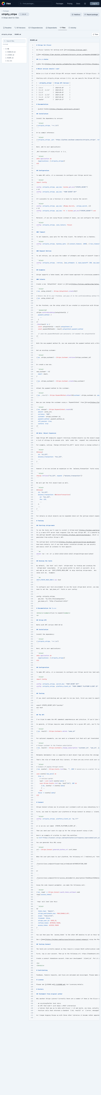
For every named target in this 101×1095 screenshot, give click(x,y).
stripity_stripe (9, 14)
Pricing (69, 4)
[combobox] (35, 4)
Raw (96, 34)
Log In (94, 4)
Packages (59, 4)
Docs (78, 4)
